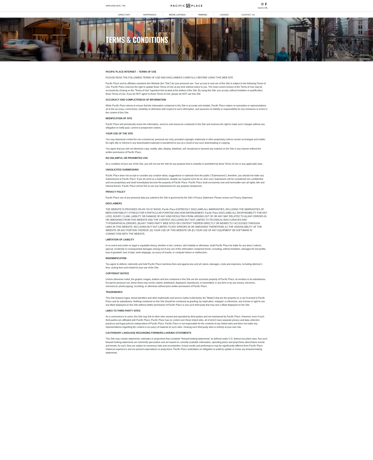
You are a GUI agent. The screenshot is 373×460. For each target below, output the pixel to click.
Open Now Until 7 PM (115, 6)
